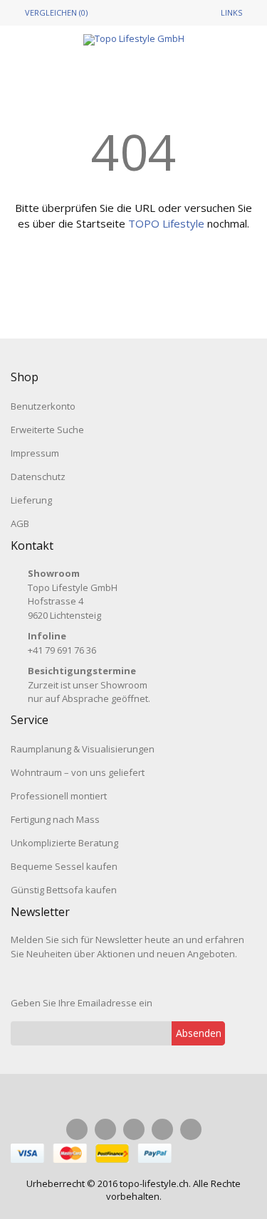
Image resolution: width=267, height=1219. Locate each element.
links (231, 12)
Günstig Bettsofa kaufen (64, 889)
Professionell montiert (59, 795)
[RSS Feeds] (190, 1129)
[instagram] (105, 1129)
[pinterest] (134, 1129)
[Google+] (162, 1129)
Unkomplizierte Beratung (64, 842)
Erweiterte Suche (47, 429)
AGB (20, 523)
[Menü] (37, 64)
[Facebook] (77, 1129)
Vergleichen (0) (56, 12)
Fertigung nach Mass (55, 819)
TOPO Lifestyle (166, 223)
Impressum (35, 453)
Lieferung (31, 500)
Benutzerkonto (43, 406)
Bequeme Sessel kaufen (64, 866)
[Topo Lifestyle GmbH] (133, 40)
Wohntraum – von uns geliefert (78, 772)
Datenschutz (38, 476)
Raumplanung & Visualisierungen (83, 748)
